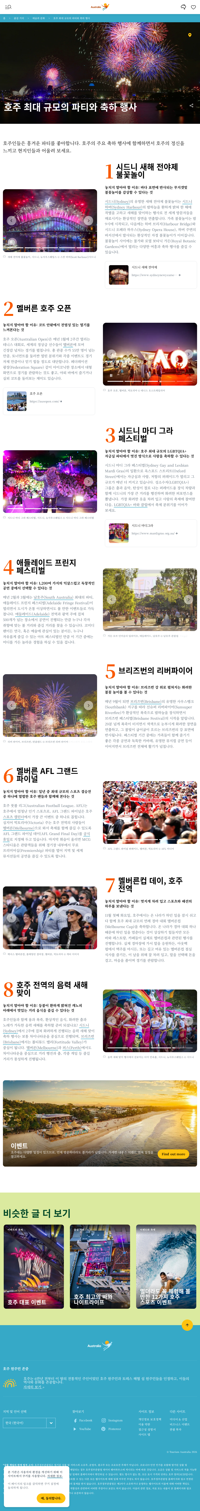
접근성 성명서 (147, 1429)
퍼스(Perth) (71, 1047)
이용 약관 (144, 1424)
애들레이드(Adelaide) (32, 613)
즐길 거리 (19, 18)
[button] (11, 220)
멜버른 (68, 344)
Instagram (115, 1420)
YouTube (85, 1428)
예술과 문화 (38, 18)
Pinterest (114, 1428)
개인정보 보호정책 (149, 1419)
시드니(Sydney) (117, 201)
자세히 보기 (32, 1386)
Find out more (173, 1154)
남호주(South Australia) (53, 597)
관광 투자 (176, 1429)
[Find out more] (100, 1123)
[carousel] (50, 220)
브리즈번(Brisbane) (146, 701)
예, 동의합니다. (51, 1498)
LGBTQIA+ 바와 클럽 (130, 504)
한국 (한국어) (14, 1423)
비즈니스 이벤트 (180, 1424)
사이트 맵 (144, 1434)
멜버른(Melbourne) (19, 827)
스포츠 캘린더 (13, 816)
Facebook (85, 1420)
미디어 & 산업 (178, 1419)
